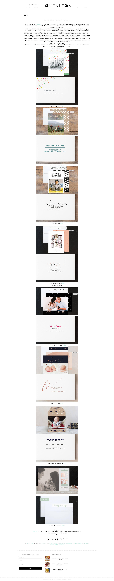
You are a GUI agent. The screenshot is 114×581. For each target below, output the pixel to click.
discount (61, 543)
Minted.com (38, 24)
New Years (61, 544)
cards (51, 543)
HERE (62, 106)
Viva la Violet (68, 579)
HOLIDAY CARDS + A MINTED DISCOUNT (57, 20)
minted (56, 544)
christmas (55, 543)
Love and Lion (57, 6)
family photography (78, 543)
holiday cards (52, 29)
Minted (35, 531)
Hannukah (86, 543)
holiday (43, 543)
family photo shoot (68, 543)
